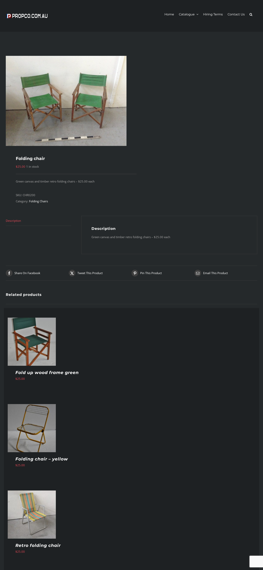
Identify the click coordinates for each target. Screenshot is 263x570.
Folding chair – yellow (41, 459)
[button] (251, 14)
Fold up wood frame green (47, 372)
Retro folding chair (38, 545)
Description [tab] (13, 221)
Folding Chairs (38, 201)
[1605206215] (66, 101)
